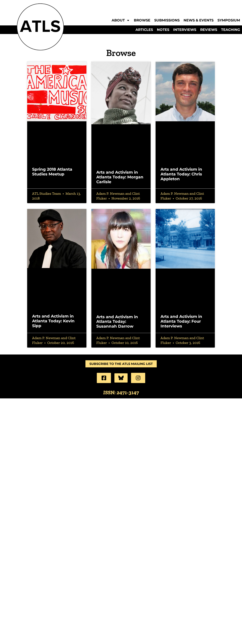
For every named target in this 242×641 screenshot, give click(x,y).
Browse (142, 20)
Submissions (167, 20)
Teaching (230, 29)
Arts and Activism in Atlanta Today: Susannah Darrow (117, 321)
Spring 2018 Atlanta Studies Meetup (52, 171)
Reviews (208, 29)
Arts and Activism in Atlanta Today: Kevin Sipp (53, 321)
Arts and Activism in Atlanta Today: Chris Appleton (181, 174)
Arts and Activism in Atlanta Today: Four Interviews (181, 321)
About (118, 20)
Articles (144, 29)
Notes (163, 29)
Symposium (228, 20)
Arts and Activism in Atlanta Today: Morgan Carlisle (119, 177)
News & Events (199, 20)
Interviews (184, 29)
